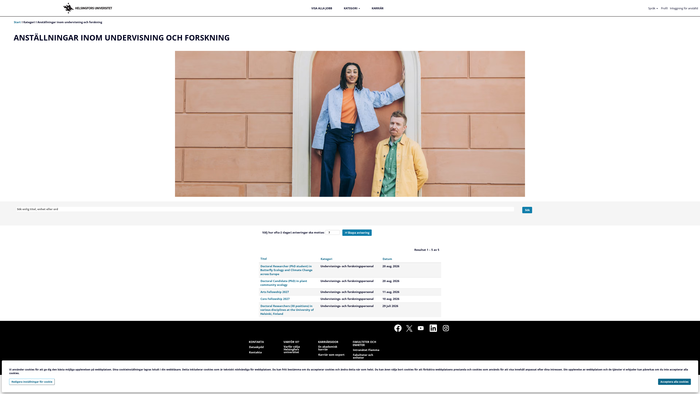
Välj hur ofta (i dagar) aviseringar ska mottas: (293, 232)
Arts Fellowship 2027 (274, 292)
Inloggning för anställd (684, 8)
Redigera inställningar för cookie (31, 381)
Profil (664, 8)
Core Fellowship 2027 (275, 299)
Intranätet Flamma (366, 349)
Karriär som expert (331, 354)
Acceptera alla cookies (674, 381)
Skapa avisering (358, 232)
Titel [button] (263, 258)
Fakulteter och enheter (363, 356)
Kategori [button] (326, 259)
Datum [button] (387, 259)
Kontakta (255, 352)
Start (18, 22)
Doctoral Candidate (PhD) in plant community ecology (283, 283)
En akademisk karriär (327, 348)
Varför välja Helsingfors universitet (292, 349)
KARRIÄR (378, 8)
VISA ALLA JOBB (321, 8)
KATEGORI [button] (351, 8)
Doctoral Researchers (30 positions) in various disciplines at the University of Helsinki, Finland (287, 310)
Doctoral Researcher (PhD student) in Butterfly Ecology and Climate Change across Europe (286, 270)
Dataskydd (256, 347)
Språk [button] (652, 8)
